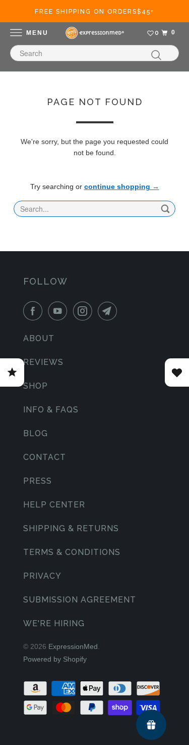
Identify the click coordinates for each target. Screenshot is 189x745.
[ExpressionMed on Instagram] (84, 310)
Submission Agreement (79, 599)
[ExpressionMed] (94, 32)
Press (37, 481)
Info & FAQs (51, 409)
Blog (35, 433)
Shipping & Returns (71, 528)
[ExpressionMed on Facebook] (34, 310)
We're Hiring (54, 623)
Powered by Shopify (55, 659)
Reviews (43, 362)
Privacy (42, 576)
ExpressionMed (73, 646)
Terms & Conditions (71, 552)
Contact (44, 457)
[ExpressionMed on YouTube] (59, 310)
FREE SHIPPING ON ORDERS (94, 11)
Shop (35, 386)
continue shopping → (121, 186)
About (38, 338)
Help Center (54, 504)
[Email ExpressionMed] (109, 310)
